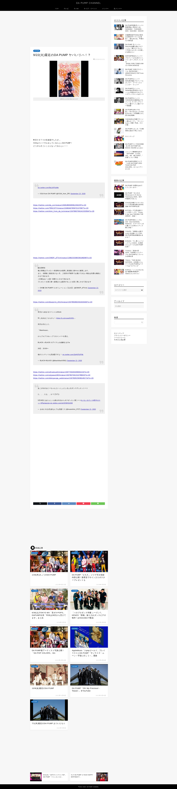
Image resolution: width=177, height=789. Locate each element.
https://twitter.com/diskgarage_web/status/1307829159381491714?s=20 (63, 378)
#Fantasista (45, 403)
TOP (57, 9)
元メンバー (118, 9)
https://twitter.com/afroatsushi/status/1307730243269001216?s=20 (61, 372)
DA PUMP (36, 50)
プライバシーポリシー (122, 335)
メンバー (105, 9)
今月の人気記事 (120, 340)
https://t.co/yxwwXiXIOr (65, 318)
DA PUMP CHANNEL (88, 3)
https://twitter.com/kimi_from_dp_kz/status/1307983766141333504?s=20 (63, 211)
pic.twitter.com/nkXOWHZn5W (61, 403)
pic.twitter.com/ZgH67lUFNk (72, 354)
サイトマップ (119, 333)
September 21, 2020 (74, 360)
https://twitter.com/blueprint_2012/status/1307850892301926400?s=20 (62, 302)
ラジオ (76, 9)
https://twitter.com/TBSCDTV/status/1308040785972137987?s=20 (60, 208)
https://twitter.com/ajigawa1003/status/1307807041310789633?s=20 (61, 375)
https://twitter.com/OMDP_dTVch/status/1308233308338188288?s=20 (62, 258)
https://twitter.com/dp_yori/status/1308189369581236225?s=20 (59, 205)
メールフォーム (120, 337)
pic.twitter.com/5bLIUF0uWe (48, 187)
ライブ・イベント (90, 9)
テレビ (66, 9)
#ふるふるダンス (87, 400)
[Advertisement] (69, 29)
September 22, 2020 (78, 193)
